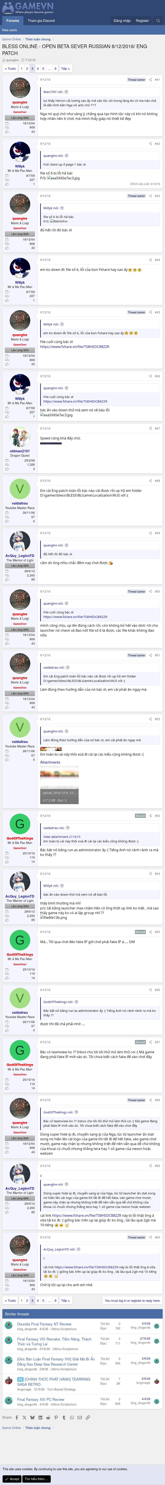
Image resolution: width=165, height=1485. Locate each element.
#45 (157, 312)
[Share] (150, 79)
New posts (9, 29)
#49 (157, 533)
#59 (157, 1165)
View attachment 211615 (62, 836)
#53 (157, 815)
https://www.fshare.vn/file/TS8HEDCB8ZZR (74, 346)
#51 (157, 655)
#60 (157, 1237)
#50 (157, 591)
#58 (157, 1100)
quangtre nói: (53, 155)
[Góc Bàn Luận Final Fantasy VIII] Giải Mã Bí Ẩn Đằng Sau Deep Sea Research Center (56, 1361)
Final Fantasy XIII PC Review (40, 1399)
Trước (12, 68)
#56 (157, 990)
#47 (157, 428)
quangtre (12, 60)
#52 (157, 719)
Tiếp (64, 68)
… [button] (49, 68)
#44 (157, 260)
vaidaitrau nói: (54, 667)
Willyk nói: (51, 208)
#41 (157, 79)
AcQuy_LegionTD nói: (59, 1249)
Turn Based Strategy (61, 1389)
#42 (157, 143)
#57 (157, 1042)
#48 (157, 480)
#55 (157, 932)
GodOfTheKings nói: (58, 1002)
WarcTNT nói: (53, 92)
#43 (157, 196)
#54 (157, 873)
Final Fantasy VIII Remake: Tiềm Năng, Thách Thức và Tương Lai (54, 1341)
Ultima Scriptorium (64, 1328)
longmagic (24, 1389)
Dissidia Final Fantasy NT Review (44, 1323)
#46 (157, 376)
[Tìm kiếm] (158, 20)
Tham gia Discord (41, 20)
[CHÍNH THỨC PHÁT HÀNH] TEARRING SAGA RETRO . (53, 1381)
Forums (12, 20)
